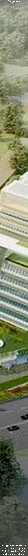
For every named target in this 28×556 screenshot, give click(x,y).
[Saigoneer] (14, 0)
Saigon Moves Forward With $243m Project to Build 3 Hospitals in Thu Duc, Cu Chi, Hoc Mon (14, 549)
